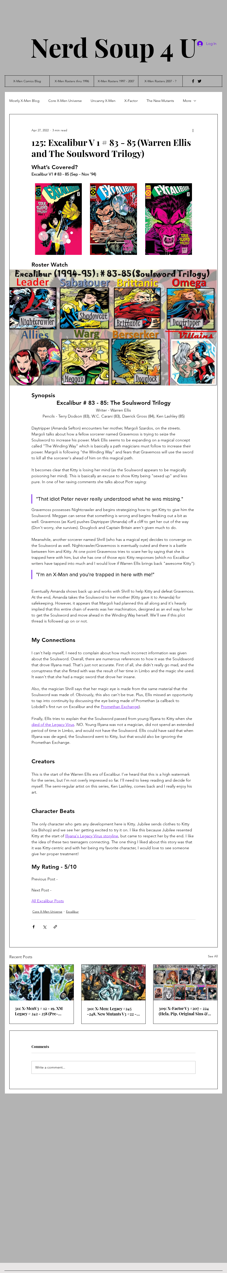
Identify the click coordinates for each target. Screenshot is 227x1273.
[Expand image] (58, 219)
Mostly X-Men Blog (24, 101)
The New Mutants (160, 101)
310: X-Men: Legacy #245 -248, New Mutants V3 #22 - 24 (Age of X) (112, 1011)
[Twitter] (199, 81)
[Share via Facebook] (33, 927)
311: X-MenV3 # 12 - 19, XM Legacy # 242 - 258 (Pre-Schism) (39, 1011)
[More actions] (193, 130)
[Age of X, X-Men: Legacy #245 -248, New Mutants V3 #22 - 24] (114, 982)
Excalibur (72, 912)
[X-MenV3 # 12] (42, 982)
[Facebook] (193, 81)
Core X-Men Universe (65, 101)
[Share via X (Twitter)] (44, 927)
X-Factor (131, 101)
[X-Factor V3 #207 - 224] (185, 982)
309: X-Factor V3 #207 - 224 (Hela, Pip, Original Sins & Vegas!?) (184, 1011)
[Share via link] (55, 927)
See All (213, 956)
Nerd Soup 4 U (113, 47)
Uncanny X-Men (103, 101)
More (187, 101)
